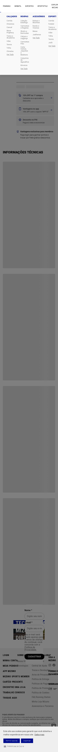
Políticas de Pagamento (42, 683)
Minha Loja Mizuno (40, 701)
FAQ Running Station (41, 697)
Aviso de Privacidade (41, 674)
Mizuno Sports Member (16, 676)
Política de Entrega (40, 679)
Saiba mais (39, 734)
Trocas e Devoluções (41, 670)
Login (6, 655)
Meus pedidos (10, 666)
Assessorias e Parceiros (42, 706)
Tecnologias (22, 665)
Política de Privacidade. (30, 648)
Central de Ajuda (39, 665)
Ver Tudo (10, 55)
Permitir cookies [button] (11, 741)
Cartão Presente (13, 681)
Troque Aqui (10, 697)
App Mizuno (9, 671)
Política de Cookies (40, 692)
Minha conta (10, 660)
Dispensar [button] (27, 741)
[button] (13, 746)
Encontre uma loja (14, 687)
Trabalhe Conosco (14, 692)
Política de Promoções (42, 688)
